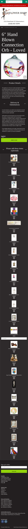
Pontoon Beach (4, 514)
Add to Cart (14, 140)
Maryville (23, 513)
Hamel (19, 513)
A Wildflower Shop (14, 14)
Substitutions (4, 492)
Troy (15, 514)
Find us (2, 482)
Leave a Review (4, 494)
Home (2, 27)
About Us (3, 488)
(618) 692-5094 (14, 24)
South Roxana (11, 514)
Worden (18, 514)
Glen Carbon (14, 513)
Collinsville (9, 513)
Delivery (3, 491)
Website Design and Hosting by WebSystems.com (20, 527)
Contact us (3, 490)
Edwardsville (3, 513)
